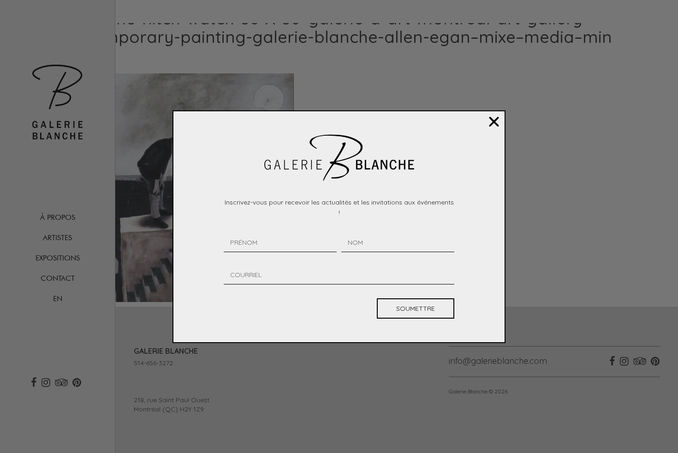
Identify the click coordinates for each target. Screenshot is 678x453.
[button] (494, 122)
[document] (339, 226)
